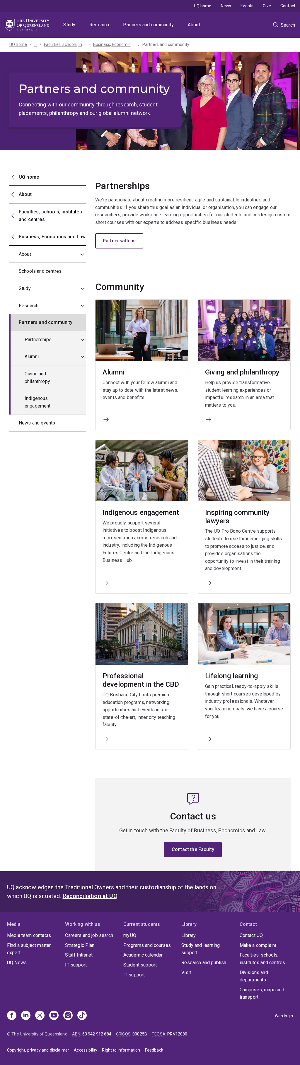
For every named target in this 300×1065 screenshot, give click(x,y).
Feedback (154, 1050)
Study (69, 24)
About (194, 24)
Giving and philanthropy (37, 377)
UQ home (203, 6)
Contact (287, 6)
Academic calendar (143, 955)
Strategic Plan (79, 945)
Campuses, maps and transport (262, 993)
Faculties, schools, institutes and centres (262, 958)
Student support (140, 965)
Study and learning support (200, 949)
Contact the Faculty (193, 849)
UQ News (17, 962)
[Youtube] (54, 1016)
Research (99, 24)
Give (267, 6)
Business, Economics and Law (114, 44)
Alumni (32, 356)
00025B (139, 1034)
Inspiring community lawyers (237, 516)
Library (188, 935)
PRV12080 (177, 1034)
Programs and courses (147, 945)
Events (247, 6)
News (226, 6)
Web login (284, 1016)
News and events (37, 423)
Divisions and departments (254, 976)
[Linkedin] (25, 1016)
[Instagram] (68, 1016)
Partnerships (38, 339)
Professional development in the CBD (141, 680)
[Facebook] (11, 1016)
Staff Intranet (79, 955)
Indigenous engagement (38, 402)
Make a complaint (258, 945)
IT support (76, 965)
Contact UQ (251, 935)
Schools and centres (40, 271)
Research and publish (203, 962)
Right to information (121, 1050)
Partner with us (119, 241)
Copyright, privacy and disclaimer (38, 1050)
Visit (186, 972)
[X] (40, 1016)
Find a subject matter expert (29, 949)
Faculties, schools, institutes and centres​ (65, 44)
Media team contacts (29, 935)
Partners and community (148, 24)
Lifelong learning (231, 676)
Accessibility (85, 1050)
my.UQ (130, 935)
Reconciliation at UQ (90, 896)
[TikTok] (82, 1016)
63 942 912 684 (96, 1034)
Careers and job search (89, 935)
